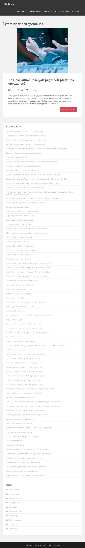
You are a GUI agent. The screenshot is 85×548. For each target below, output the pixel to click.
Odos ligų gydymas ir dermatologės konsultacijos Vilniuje (26, 415)
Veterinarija (13, 529)
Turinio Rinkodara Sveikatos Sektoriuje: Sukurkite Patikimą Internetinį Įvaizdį (33, 183)
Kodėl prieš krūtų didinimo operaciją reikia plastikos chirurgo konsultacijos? (33, 402)
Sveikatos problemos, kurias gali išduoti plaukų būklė (25, 367)
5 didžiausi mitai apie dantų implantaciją (20, 341)
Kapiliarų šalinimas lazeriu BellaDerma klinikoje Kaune (25, 144)
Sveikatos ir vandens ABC (15, 445)
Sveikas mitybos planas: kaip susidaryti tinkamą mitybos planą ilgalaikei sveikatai (34, 198)
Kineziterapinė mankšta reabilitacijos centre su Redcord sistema (29, 428)
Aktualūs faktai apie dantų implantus (19, 423)
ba (24, 90)
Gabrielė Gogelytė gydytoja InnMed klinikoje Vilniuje (24, 131)
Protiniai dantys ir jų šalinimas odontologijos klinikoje (25, 410)
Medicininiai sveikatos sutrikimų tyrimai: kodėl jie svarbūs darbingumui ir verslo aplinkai (37, 149)
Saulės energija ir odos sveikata (17, 242)
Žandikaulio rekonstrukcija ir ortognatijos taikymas (24, 350)
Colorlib (36, 546)
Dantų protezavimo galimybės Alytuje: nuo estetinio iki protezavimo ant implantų (35, 345)
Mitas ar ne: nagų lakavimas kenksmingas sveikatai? (24, 363)
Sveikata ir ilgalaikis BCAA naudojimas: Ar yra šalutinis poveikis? (28, 268)
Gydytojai (9, 3)
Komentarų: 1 (32, 90)
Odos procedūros (15, 503)
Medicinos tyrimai (15, 498)
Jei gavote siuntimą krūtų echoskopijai (19, 432)
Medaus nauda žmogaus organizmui (19, 157)
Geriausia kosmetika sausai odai (17, 207)
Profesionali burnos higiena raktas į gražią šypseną (24, 380)
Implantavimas (14, 494)
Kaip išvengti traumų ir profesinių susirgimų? (22, 211)
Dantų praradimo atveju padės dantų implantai (23, 358)
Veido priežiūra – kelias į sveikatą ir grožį (20, 246)
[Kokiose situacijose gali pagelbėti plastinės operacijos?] (42, 50)
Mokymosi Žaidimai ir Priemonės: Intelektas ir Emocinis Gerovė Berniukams (33, 175)
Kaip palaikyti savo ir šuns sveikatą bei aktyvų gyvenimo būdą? (28, 272)
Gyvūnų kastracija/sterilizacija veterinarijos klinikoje (24, 324)
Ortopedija (48, 12)
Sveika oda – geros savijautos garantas (20, 293)
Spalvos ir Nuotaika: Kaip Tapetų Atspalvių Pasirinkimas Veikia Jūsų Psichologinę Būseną (37, 179)
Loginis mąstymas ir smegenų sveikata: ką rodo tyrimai (26, 140)
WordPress (51, 546)
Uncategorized (14, 524)
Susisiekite (75, 12)
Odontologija (22, 12)
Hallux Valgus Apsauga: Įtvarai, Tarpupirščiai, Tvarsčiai (25, 203)
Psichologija (13, 516)
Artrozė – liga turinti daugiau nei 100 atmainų (22, 436)
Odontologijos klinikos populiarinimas (19, 220)
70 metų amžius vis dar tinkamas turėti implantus (23, 153)
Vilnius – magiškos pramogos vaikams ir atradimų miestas (27, 233)
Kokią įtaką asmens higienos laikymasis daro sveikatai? (25, 302)
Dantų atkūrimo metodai (15, 298)
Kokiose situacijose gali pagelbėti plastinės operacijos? (41, 81)
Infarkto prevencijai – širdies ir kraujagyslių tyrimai (24, 458)
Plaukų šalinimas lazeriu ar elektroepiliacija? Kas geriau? (26, 376)
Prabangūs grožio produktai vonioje (19, 224)
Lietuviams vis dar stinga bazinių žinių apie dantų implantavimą (28, 454)
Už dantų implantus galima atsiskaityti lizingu (22, 471)
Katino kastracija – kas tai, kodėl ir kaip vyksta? (23, 170)
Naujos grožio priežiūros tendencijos (19, 237)
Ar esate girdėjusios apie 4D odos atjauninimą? (23, 462)
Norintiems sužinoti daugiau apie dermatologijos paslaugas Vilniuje (30, 389)
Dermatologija (35, 12)
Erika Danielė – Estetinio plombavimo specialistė (23, 166)
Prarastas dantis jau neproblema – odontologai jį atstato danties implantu (32, 406)
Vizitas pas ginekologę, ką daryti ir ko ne (20, 419)
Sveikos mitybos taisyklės (15, 441)
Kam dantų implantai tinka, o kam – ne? (20, 397)
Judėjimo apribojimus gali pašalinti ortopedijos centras (25, 475)
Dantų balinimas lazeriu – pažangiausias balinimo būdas (26, 354)
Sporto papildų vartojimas (15, 311)
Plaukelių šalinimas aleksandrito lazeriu (20, 255)
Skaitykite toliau (68, 109)
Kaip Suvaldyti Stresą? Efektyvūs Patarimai (21, 216)
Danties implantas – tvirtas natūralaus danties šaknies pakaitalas (29, 315)
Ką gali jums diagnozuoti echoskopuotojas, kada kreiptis (26, 467)
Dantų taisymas (14, 490)
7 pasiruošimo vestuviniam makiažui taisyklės (22, 280)
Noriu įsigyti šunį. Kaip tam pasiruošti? (19, 306)
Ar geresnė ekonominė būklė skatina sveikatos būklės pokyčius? (29, 263)
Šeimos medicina (15, 520)
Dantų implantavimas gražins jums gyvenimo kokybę (25, 384)
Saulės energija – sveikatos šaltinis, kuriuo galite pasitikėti (26, 229)
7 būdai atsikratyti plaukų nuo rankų (19, 289)
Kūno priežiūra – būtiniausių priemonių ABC (21, 250)
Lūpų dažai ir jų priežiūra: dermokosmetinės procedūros (26, 136)
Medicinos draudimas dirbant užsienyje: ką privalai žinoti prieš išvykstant (31, 162)
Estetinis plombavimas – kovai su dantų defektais (23, 393)
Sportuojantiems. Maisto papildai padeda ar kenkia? (24, 371)
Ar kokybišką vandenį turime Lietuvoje (19, 337)
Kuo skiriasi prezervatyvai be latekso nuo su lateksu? (24, 328)
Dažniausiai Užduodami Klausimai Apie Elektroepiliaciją (25, 188)
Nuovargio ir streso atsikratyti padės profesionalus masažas (27, 449)
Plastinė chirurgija (62, 12)
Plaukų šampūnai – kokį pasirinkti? (18, 259)
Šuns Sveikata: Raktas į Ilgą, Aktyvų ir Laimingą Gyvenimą (26, 276)
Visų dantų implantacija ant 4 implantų (20, 285)
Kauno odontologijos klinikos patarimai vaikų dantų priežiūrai (28, 332)
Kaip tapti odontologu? (14, 319)
